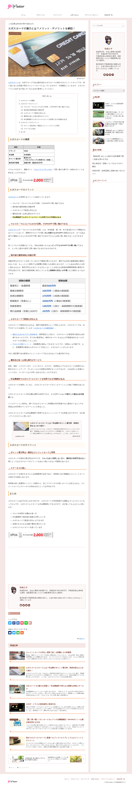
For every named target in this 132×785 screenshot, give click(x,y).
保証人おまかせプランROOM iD (24, 334)
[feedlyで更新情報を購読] (26, 605)
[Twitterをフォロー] (23, 605)
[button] (30, 623)
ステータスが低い (30, 129)
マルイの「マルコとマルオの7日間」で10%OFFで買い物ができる (47, 107)
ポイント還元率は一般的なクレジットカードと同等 (41, 125)
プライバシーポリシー (108, 779)
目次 (44, 96)
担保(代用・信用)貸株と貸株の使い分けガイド (108, 172)
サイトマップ (85, 779)
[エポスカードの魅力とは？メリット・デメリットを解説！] (18, 623)
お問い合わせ (95, 779)
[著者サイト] (21, 605)
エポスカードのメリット (29, 104)
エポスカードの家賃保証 (43, 328)
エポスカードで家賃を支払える (35, 113)
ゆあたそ (23, 587)
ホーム (67, 779)
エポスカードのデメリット (30, 122)
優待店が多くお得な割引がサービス (36, 116)
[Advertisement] (47, 565)
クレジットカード (15, 613)
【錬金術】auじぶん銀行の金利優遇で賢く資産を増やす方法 (108, 157)
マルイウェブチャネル (43, 169)
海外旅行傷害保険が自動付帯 (34, 110)
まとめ (23, 132)
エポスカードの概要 (28, 100)
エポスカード (13, 83)
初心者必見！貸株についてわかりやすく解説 (108, 164)
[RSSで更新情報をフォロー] (29, 605)
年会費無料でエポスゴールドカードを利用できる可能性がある (45, 119)
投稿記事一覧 (121, 779)
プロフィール (75, 779)
